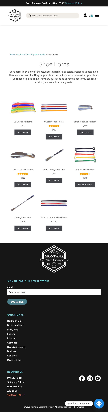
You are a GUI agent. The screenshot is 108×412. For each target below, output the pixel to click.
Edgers (11, 334)
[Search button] (30, 15)
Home (12, 54)
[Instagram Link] (90, 378)
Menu (97, 15)
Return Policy (14, 386)
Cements (12, 343)
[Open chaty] (99, 403)
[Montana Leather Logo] (54, 259)
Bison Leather (15, 325)
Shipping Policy (73, 3)
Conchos (12, 355)
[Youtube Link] (98, 378)
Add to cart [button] (23, 132)
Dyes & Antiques (16, 347)
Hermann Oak (14, 321)
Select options (85, 184)
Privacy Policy (14, 378)
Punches (12, 338)
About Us (12, 391)
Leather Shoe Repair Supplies (31, 54)
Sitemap (80, 407)
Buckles (11, 351)
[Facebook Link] (82, 378)
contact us (14, 395)
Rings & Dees (14, 360)
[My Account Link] (85, 15)
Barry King (12, 329)
